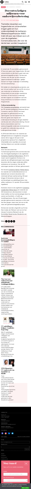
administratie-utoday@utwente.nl (8, 424)
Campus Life (4, 459)
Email (5, 471)
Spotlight (4, 457)
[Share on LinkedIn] (14, 221)
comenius (18, 7)
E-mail (2, 439)
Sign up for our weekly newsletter (24, 436)
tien (11, 138)
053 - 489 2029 (5, 417)
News (3, 7)
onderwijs (12, 7)
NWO (7, 7)
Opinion (3, 455)
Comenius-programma (11, 107)
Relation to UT (4, 444)
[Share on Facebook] (6, 221)
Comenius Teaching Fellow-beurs (12, 156)
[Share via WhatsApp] (11, 221)
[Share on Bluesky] (9, 221)
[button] (26, 463)
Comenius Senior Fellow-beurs (18, 169)
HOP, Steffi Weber (14, 20)
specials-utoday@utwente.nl (7, 427)
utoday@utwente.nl (5, 420)
